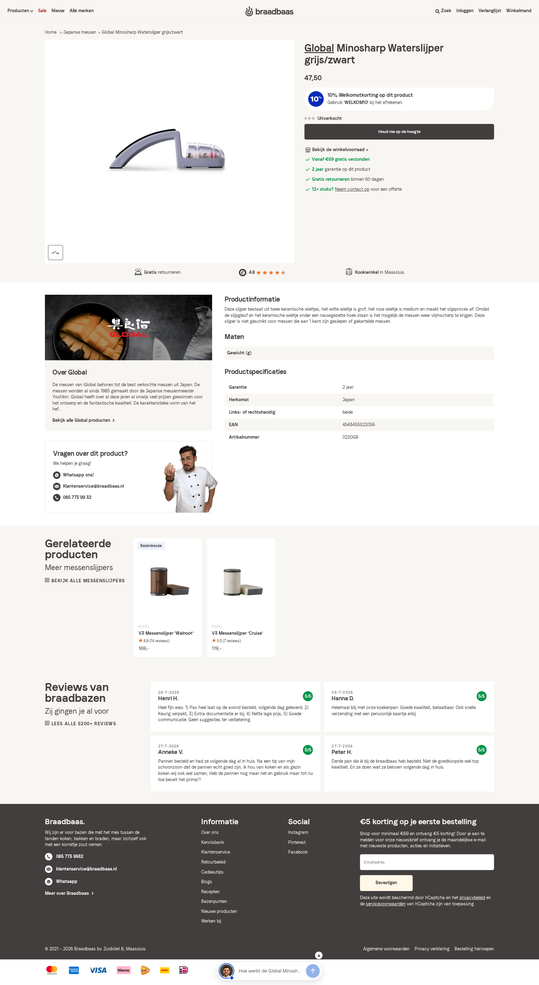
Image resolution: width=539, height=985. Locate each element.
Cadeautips (212, 871)
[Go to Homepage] (269, 11)
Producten (18, 10)
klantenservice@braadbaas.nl (86, 868)
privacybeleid (472, 897)
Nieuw (58, 10)
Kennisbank (212, 842)
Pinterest (297, 842)
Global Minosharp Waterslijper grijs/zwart (142, 32)
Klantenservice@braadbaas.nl (93, 486)
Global (319, 48)
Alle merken (82, 10)
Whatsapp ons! (78, 474)
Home (50, 32)
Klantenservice (215, 852)
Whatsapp (66, 881)
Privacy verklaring (432, 948)
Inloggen (464, 10)
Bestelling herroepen (474, 948)
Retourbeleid (213, 861)
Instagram (298, 832)
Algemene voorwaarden (386, 948)
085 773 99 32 (77, 497)
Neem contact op (352, 189)
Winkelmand (519, 10)
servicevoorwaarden (385, 903)
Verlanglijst (489, 10)
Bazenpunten (214, 901)
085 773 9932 (69, 856)
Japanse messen (79, 32)
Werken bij (211, 921)
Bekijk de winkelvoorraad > (340, 149)
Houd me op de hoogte (399, 131)
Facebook (298, 852)
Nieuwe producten (219, 911)
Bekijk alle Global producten (81, 420)
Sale (42, 10)
